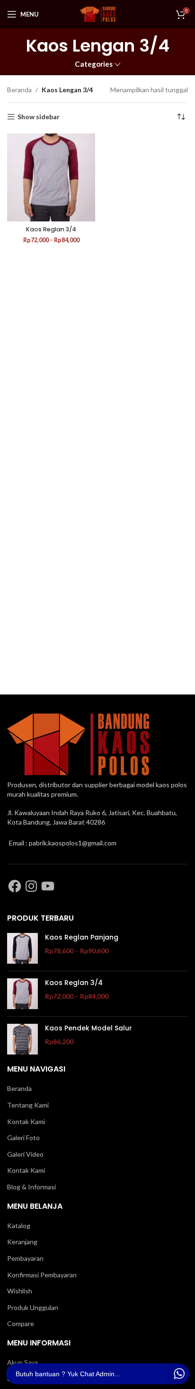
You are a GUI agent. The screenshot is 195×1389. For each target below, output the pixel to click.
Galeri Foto (23, 1138)
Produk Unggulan (32, 1307)
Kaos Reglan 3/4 (51, 229)
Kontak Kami (26, 1121)
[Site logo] (97, 13)
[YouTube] (47, 886)
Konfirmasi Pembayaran (42, 1275)
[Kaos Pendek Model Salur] (22, 1039)
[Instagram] (31, 886)
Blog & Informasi (31, 1187)
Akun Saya (22, 1362)
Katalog (18, 1226)
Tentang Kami (28, 1105)
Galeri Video (25, 1154)
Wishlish (19, 1291)
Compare (20, 1323)
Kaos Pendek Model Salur (88, 1028)
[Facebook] (14, 886)
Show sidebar (39, 117)
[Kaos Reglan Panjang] (22, 948)
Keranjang (22, 1242)
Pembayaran (25, 1258)
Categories (94, 64)
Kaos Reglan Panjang (81, 937)
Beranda (19, 90)
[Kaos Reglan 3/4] (51, 177)
